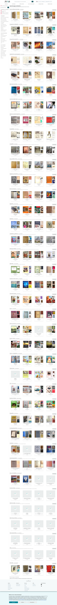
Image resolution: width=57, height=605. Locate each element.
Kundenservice (34, 585)
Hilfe (50, 1)
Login (40, 1)
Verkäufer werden (18, 584)
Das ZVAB (25, 584)
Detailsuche (9, 584)
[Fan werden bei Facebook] (41, 584)
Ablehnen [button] (22, 602)
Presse (25, 585)
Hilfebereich (34, 584)
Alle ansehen (54, 54)
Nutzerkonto (43, 1)
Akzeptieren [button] (13, 602)
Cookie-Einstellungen (21, 599)
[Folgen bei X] (41, 586)
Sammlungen (9, 585)
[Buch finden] (32, 1)
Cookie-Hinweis (26, 590)
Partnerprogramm (18, 585)
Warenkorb (9, 589)
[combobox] (23, 1)
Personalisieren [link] (32, 602)
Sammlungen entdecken (4, 5)
